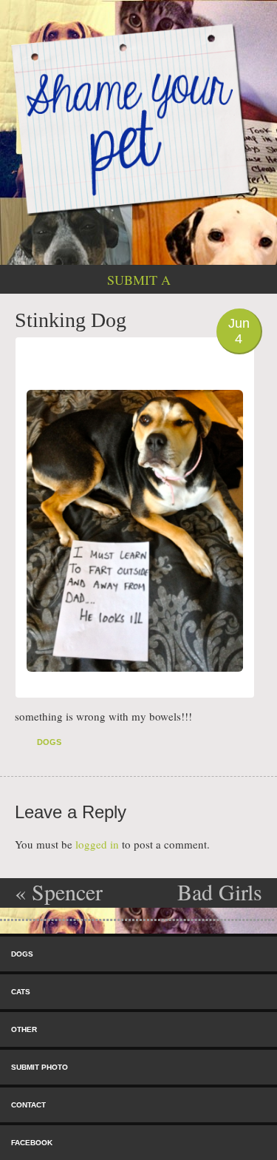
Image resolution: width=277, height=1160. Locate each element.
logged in (97, 844)
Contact (28, 1105)
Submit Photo (39, 1067)
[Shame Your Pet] (138, 118)
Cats (20, 992)
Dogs (49, 742)
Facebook (31, 1143)
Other (24, 1029)
